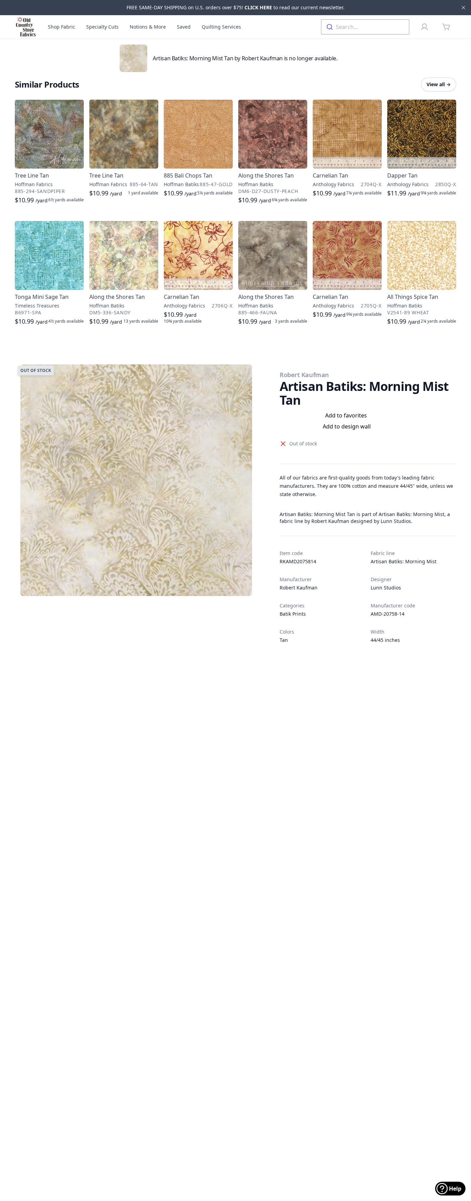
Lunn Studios (386, 587)
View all (439, 84)
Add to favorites (346, 415)
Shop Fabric (61, 26)
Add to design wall (347, 426)
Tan (284, 640)
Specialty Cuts (102, 26)
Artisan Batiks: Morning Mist (404, 561)
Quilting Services (221, 26)
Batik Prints (293, 613)
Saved (184, 26)
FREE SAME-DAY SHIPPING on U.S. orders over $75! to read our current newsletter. (235, 7)
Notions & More (148, 26)
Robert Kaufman (304, 375)
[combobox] (365, 26)
